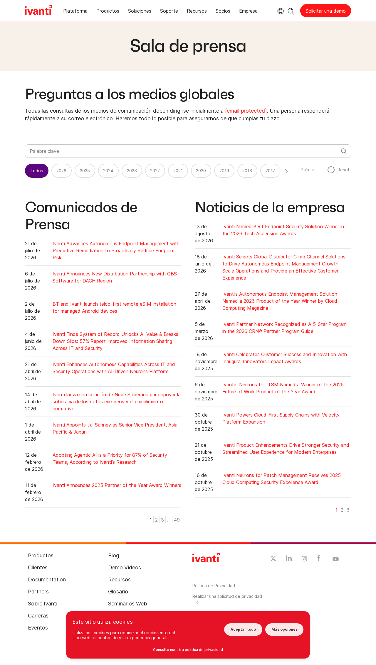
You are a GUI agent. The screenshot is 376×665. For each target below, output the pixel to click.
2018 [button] (247, 170)
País (305, 169)
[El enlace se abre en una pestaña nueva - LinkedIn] (289, 560)
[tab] (75, 12)
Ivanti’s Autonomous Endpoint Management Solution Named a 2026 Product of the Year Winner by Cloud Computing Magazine (279, 301)
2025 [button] (85, 170)
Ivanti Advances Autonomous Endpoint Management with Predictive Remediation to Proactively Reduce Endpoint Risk (116, 250)
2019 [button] (224, 170)
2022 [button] (155, 170)
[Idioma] (280, 11)
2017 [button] (270, 170)
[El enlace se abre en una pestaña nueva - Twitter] (273, 559)
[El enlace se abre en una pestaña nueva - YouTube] (336, 559)
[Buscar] (291, 10)
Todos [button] (36, 170)
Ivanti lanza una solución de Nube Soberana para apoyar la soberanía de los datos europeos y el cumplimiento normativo (117, 402)
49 (177, 520)
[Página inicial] (38, 11)
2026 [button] (61, 170)
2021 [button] (178, 170)
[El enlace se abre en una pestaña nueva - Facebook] (319, 560)
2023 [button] (132, 170)
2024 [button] (108, 170)
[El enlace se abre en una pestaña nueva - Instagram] (304, 560)
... (169, 520)
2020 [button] (201, 170)
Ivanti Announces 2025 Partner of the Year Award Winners (117, 485)
